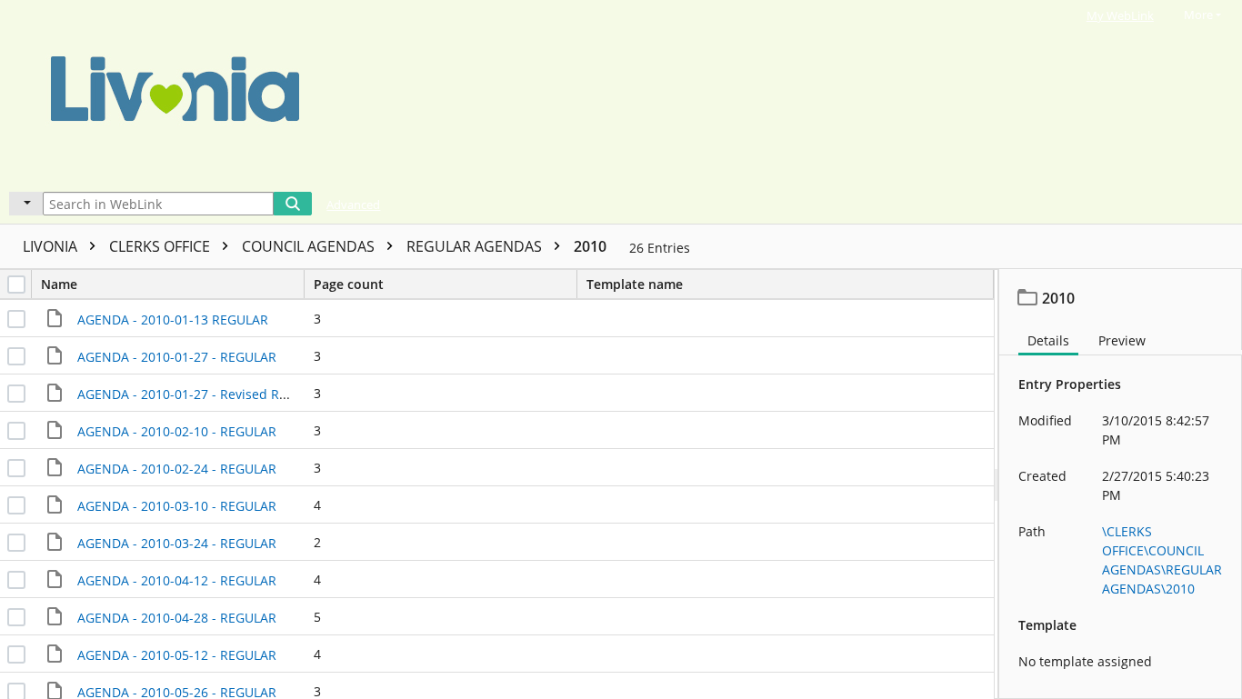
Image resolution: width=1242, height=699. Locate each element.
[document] (1120, 484)
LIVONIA (52, 246)
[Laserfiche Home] (585, 93)
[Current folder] (26, 203)
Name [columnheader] (59, 284)
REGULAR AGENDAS (476, 246)
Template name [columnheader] (634, 284)
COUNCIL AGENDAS (310, 246)
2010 (590, 246)
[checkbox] (16, 284)
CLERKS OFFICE (161, 246)
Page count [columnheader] (349, 284)
